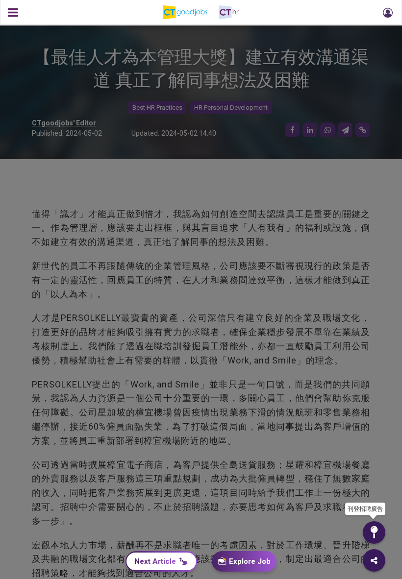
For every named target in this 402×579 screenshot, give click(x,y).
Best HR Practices (157, 107)
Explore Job (250, 561)
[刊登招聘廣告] (374, 532)
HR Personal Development (231, 107)
